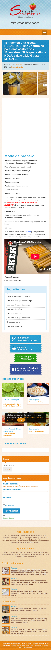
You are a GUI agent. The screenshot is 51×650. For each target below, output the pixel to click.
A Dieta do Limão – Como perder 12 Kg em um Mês (12, 405)
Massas (19, 429)
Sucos (5, 402)
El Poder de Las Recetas (25, 17)
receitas (19, 64)
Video (28, 232)
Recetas (14, 568)
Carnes (5, 429)
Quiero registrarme (8, 518)
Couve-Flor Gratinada (36, 431)
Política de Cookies (42, 645)
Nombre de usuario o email (12, 489)
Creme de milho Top (36, 402)
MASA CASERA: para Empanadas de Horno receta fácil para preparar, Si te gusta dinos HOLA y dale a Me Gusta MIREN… (29, 631)
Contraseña (7, 497)
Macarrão (12, 429)
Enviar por (27, 357)
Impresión (24, 348)
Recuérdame (9, 505)
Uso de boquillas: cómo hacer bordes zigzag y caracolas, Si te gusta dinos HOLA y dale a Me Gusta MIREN (29, 593)
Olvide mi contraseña (9, 516)
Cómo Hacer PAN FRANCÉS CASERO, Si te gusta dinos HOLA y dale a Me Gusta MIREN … (28, 610)
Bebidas (6, 400)
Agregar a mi (27, 339)
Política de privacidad (25, 647)
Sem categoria (17, 67)
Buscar (7, 469)
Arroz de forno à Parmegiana (9, 434)
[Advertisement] (25, 125)
